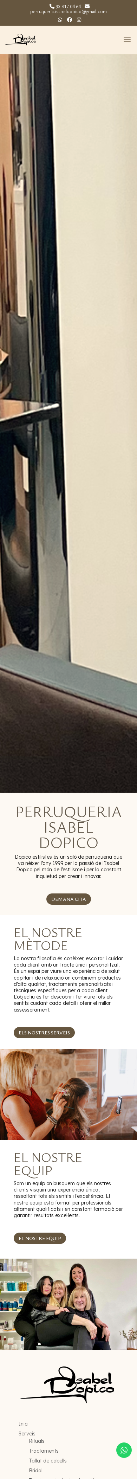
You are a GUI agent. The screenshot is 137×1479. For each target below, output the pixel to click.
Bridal (36, 1470)
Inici (23, 1424)
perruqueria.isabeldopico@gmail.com (68, 11)
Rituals (37, 1441)
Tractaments (44, 1451)
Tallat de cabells (48, 1461)
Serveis (27, 1433)
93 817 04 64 (68, 6)
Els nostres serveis (44, 1032)
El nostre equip (40, 1238)
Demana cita (68, 899)
